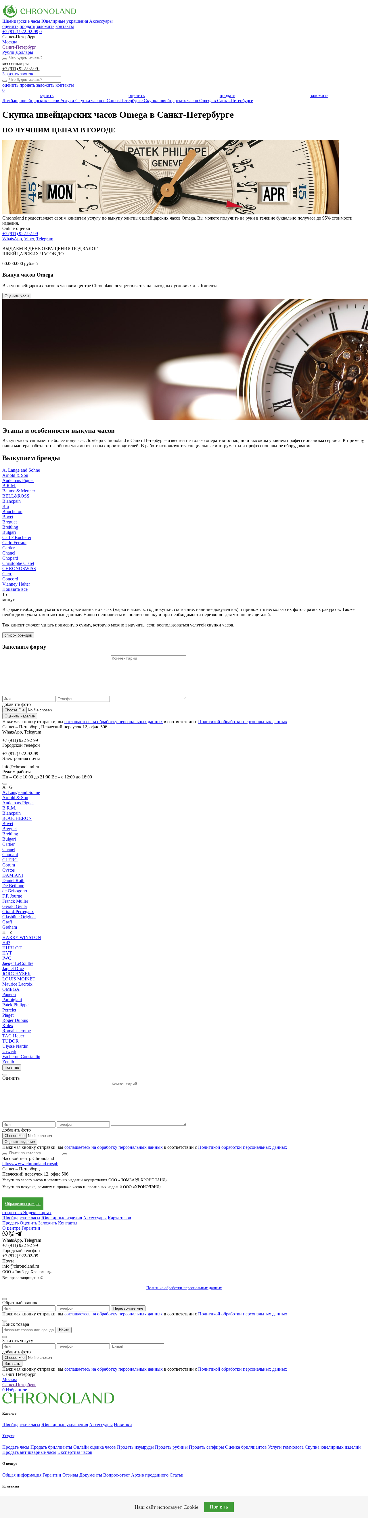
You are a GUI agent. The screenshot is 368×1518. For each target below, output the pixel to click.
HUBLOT (12, 947)
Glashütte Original (19, 916)
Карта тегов (119, 1217)
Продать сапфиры (206, 1447)
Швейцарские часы (21, 21)
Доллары (24, 52)
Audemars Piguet (18, 480)
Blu (5, 506)
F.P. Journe (12, 896)
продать (27, 26)
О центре (11, 1228)
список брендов (18, 635)
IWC (6, 958)
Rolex (7, 1025)
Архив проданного (149, 1475)
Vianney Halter (16, 584)
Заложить (47, 1222)
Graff (7, 921)
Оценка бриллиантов (246, 1447)
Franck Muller (15, 901)
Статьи (176, 1475)
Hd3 (6, 942)
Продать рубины (171, 1447)
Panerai (9, 994)
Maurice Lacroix (17, 984)
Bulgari (9, 532)
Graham (9, 927)
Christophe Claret (18, 563)
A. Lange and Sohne (21, 470)
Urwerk (9, 1051)
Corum (8, 864)
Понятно (12, 1067)
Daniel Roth (13, 880)
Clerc (7, 573)
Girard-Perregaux (18, 911)
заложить (45, 26)
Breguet (9, 521)
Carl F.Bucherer (16, 537)
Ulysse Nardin (15, 1046)
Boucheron (12, 511)
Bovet (7, 516)
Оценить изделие (20, 716)
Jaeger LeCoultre (17, 963)
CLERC (10, 859)
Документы (90, 1475)
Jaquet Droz (13, 968)
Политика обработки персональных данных (184, 1288)
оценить (10, 26)
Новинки (123, 1424)
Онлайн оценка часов (94, 1447)
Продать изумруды (135, 1447)
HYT (7, 953)
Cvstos (8, 870)
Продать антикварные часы (29, 1452)
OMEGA (11, 989)
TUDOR (10, 1041)
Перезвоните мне (128, 1308)
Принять (219, 1506)
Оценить (28, 1222)
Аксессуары (101, 21)
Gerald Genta (14, 906)
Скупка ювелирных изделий (333, 1447)
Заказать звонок (17, 73)
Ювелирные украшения (64, 21)
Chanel (8, 553)
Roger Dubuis (15, 1020)
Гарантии (31, 1228)
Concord (10, 578)
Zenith (8, 1061)
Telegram (44, 238)
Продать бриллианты (51, 1447)
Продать (10, 1222)
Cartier (8, 547)
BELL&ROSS (15, 496)
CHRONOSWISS (19, 568)
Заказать (12, 1363)
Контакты (67, 1222)
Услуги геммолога (286, 1447)
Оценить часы (17, 296)
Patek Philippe (15, 1004)
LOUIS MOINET (18, 978)
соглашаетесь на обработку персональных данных (113, 721)
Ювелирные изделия (61, 1217)
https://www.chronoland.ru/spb (30, 1163)
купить (46, 95)
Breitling (10, 527)
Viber (29, 238)
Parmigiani (12, 999)
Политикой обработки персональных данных (242, 721)
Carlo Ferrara (14, 542)
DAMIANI (12, 875)
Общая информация (21, 1475)
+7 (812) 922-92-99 (20, 31)
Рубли (8, 52)
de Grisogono (14, 890)
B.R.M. (9, 485)
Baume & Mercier (18, 490)
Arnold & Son (15, 475)
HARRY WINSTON (21, 937)
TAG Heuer (13, 1035)
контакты (64, 26)
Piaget (8, 1015)
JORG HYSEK (16, 973)
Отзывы (70, 1475)
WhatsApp (12, 238)
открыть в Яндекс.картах (26, 1212)
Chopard (10, 558)
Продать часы (15, 1447)
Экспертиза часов (74, 1452)
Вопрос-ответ (116, 1475)
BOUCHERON (17, 818)
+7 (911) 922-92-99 (20, 68)
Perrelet (9, 1009)
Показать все (15, 589)
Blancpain (11, 501)
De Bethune (13, 885)
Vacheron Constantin (21, 1056)
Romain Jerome (16, 1030)
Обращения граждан (23, 1203)
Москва (9, 41)
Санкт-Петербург (19, 47)
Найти (64, 1330)
